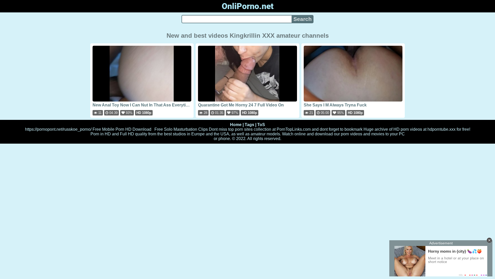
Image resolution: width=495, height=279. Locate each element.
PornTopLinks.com (294, 129)
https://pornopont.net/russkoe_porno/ (58, 129)
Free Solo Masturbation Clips (181, 129)
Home (236, 124)
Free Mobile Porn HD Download (122, 129)
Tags (249, 124)
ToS (261, 124)
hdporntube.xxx (441, 129)
